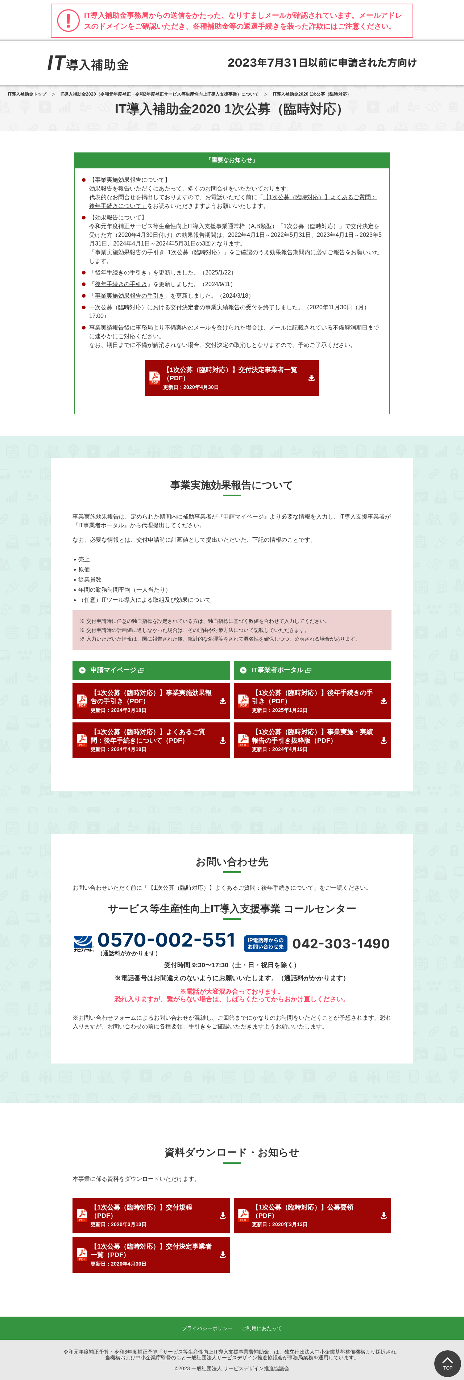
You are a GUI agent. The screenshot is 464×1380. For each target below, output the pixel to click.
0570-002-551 (166, 939)
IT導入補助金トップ (27, 94)
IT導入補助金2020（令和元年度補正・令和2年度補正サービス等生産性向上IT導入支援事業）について (160, 94)
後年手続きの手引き (121, 272)
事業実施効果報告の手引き (130, 296)
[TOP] (447, 1363)
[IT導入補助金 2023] (88, 63)
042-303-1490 (341, 944)
